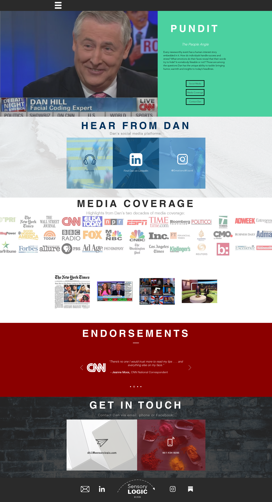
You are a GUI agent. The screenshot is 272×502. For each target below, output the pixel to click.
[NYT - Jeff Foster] (140, 386)
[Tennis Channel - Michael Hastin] (134, 386)
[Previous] (81, 367)
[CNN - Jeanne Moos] (130, 386)
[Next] (190, 367)
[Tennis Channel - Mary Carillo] (137, 386)
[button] (58, 5)
